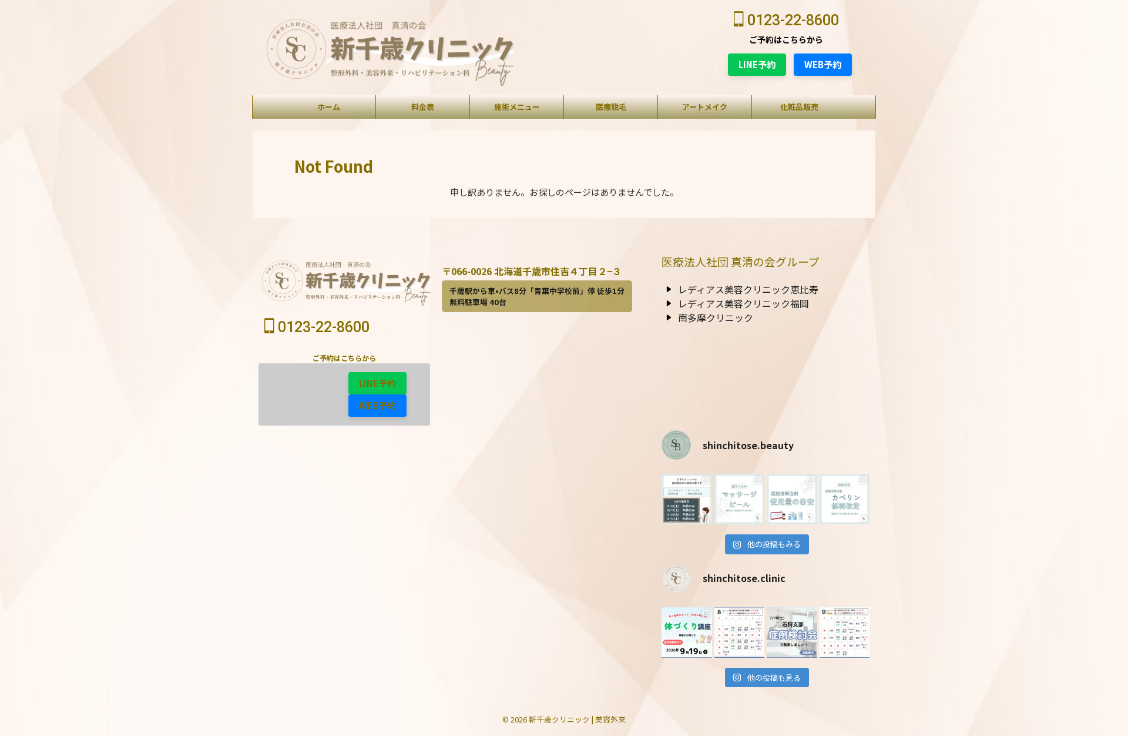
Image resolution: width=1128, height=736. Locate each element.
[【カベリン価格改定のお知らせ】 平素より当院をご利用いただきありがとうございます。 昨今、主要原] (845, 499)
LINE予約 (757, 64)
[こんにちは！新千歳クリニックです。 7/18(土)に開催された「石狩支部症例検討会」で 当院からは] (792, 632)
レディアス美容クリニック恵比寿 (748, 289)
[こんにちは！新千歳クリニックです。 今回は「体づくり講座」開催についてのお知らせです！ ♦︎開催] (687, 632)
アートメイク (704, 106)
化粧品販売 (799, 106)
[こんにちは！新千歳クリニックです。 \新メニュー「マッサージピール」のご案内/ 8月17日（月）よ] (739, 499)
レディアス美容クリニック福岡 (743, 303)
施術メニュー (517, 106)
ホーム (328, 106)
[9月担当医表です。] (845, 632)
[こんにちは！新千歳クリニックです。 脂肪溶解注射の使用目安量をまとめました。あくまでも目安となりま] (792, 499)
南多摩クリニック (715, 317)
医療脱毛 (611, 106)
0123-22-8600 (791, 20)
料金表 (422, 106)
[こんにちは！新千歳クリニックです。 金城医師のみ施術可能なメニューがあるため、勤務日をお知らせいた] (687, 499)
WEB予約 (822, 64)
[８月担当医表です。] (739, 632)
